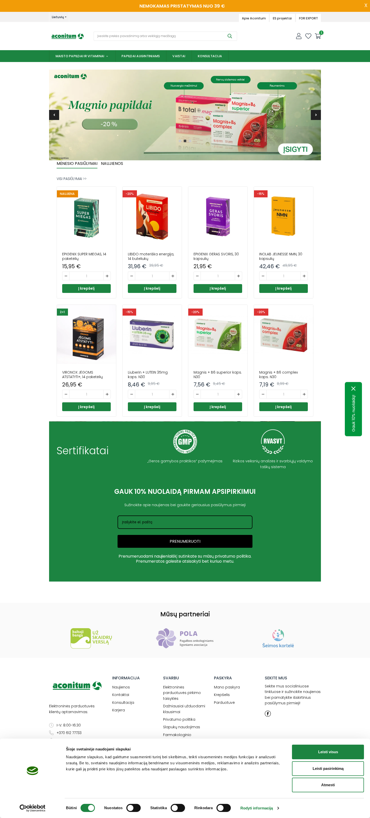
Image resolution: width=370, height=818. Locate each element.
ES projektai (282, 18)
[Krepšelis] (318, 36)
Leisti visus (328, 752)
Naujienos (121, 687)
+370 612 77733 (69, 732)
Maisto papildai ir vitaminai (80, 56)
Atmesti (328, 785)
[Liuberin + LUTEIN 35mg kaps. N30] (152, 334)
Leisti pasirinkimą (328, 768)
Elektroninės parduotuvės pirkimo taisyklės (182, 693)
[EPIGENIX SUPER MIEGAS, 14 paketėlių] (86, 216)
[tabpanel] (185, 115)
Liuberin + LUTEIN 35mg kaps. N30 (148, 374)
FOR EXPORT (308, 18)
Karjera (118, 710)
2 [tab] (185, 141)
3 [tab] (190, 141)
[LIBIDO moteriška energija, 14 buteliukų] (152, 216)
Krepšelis (222, 694)
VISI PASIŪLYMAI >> (72, 178)
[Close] (353, 388)
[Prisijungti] (299, 36)
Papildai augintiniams (141, 56)
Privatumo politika (179, 719)
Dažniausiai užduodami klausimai (184, 709)
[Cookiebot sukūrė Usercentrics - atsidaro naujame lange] (33, 808)
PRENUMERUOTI (185, 541)
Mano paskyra (227, 687)
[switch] (133, 808)
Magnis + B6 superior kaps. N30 (218, 374)
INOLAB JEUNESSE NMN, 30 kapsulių (280, 256)
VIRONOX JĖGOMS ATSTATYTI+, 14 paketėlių (82, 374)
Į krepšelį (86, 288)
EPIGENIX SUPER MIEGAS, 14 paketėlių (84, 256)
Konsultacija (210, 56)
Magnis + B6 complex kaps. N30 (278, 374)
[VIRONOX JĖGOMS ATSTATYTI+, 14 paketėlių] (86, 334)
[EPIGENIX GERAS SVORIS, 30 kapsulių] (217, 216)
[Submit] (230, 36)
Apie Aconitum (254, 18)
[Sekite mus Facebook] (268, 714)
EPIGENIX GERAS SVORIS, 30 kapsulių (216, 256)
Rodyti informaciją (256, 808)
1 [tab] (180, 141)
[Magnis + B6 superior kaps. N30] (217, 334)
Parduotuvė (224, 702)
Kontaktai (120, 694)
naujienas (160, 504)
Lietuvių (58, 17)
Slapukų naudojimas (181, 727)
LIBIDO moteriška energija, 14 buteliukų (151, 256)
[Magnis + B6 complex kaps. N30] (283, 334)
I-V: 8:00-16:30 (69, 725)
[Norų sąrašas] (308, 36)
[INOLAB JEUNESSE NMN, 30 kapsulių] (283, 216)
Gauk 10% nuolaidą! (353, 413)
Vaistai (178, 56)
